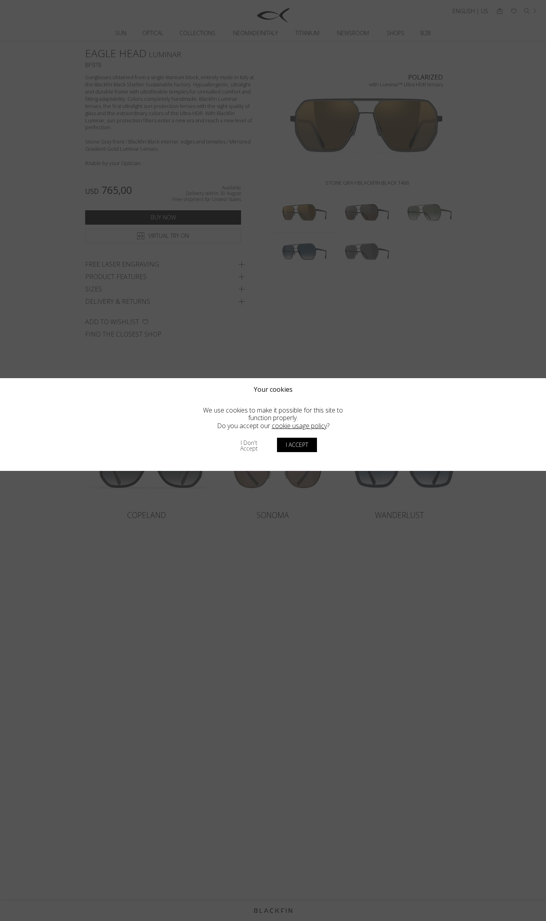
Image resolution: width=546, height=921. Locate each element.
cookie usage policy (299, 425)
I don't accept (249, 445)
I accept (297, 445)
